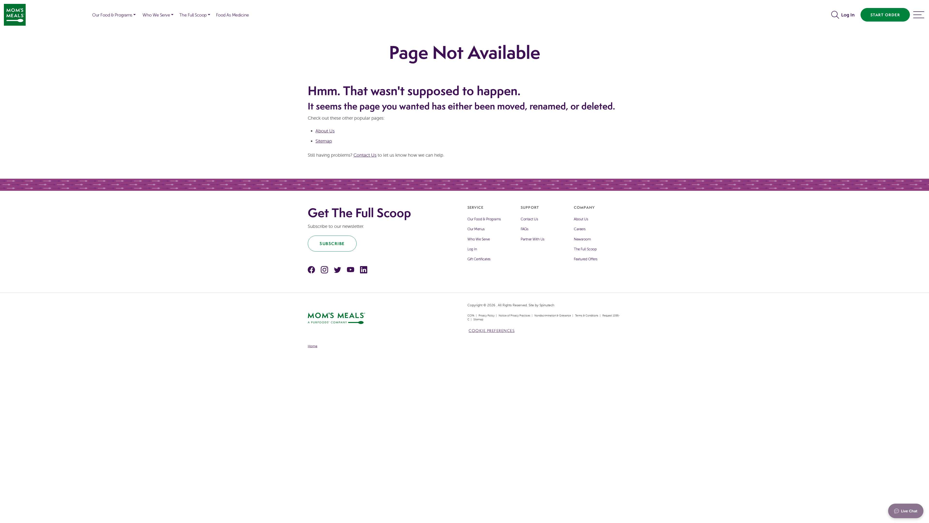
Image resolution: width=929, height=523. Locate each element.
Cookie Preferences (492, 330)
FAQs (524, 229)
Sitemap (323, 141)
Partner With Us (532, 239)
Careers (579, 229)
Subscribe (332, 243)
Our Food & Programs (112, 15)
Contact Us (364, 155)
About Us (325, 131)
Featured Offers (585, 259)
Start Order (885, 14)
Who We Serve (156, 15)
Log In (847, 15)
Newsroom (582, 239)
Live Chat (909, 510)
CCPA (470, 315)
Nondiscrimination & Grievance (552, 315)
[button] (836, 15)
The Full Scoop (193, 15)
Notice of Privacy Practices (514, 315)
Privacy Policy (486, 315)
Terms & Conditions (586, 315)
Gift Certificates (478, 259)
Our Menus (476, 229)
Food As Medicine (232, 15)
